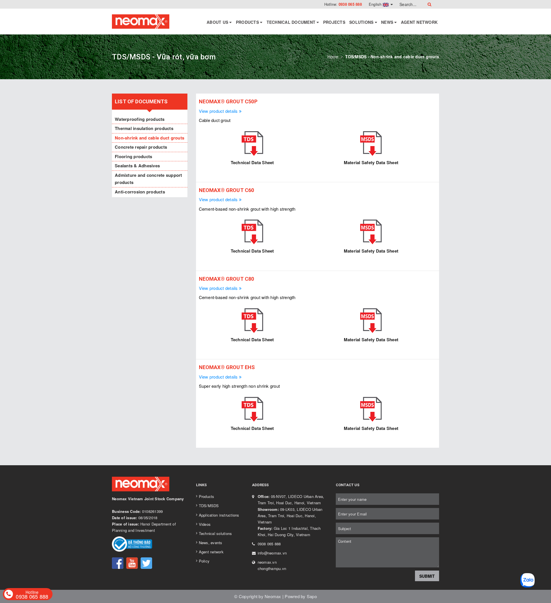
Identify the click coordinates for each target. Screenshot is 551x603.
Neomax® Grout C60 (226, 190)
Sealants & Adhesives (137, 165)
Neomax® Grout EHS (227, 367)
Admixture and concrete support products (148, 179)
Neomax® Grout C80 (226, 279)
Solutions (362, 22)
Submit (427, 576)
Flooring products (133, 156)
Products (248, 22)
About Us (218, 22)
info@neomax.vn (272, 553)
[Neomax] (149, 485)
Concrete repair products (141, 147)
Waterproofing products (140, 119)
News (387, 22)
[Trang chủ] (141, 21)
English (376, 4)
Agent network (419, 22)
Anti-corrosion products (140, 192)
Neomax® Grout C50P (228, 101)
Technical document (292, 22)
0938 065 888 (350, 4)
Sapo (312, 596)
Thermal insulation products (144, 128)
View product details (219, 111)
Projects (334, 22)
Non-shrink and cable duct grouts (149, 138)
